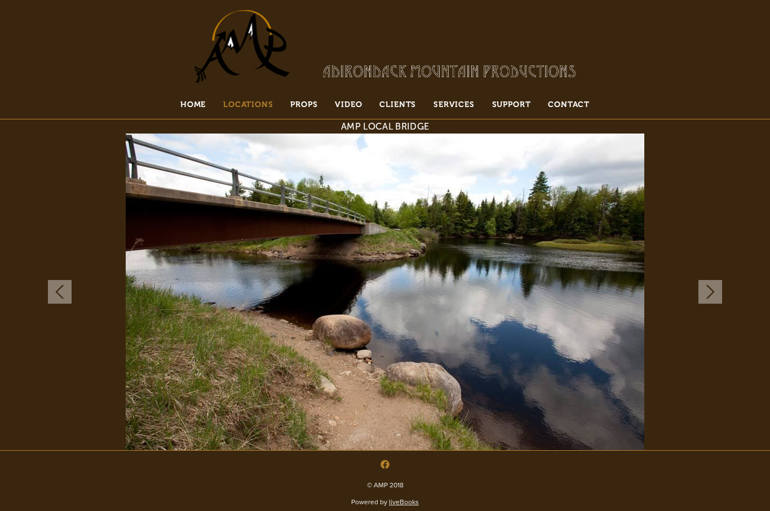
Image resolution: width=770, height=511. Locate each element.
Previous (60, 292)
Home (193, 104)
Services (454, 104)
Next (710, 292)
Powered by (385, 501)
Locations (248, 104)
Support (511, 104)
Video (348, 104)
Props (303, 104)
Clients (397, 104)
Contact (569, 104)
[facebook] (385, 464)
